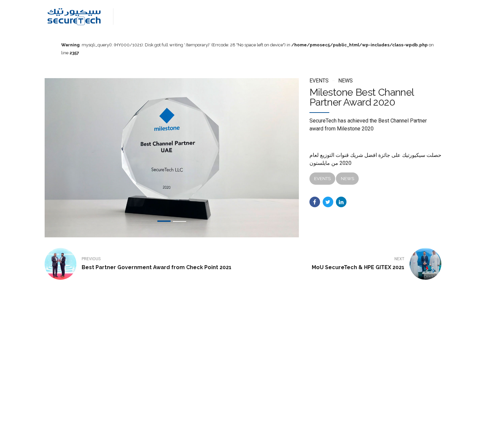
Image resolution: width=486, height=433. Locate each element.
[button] (74, 157)
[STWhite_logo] (69, 366)
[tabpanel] (172, 157)
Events (319, 80)
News (345, 80)
